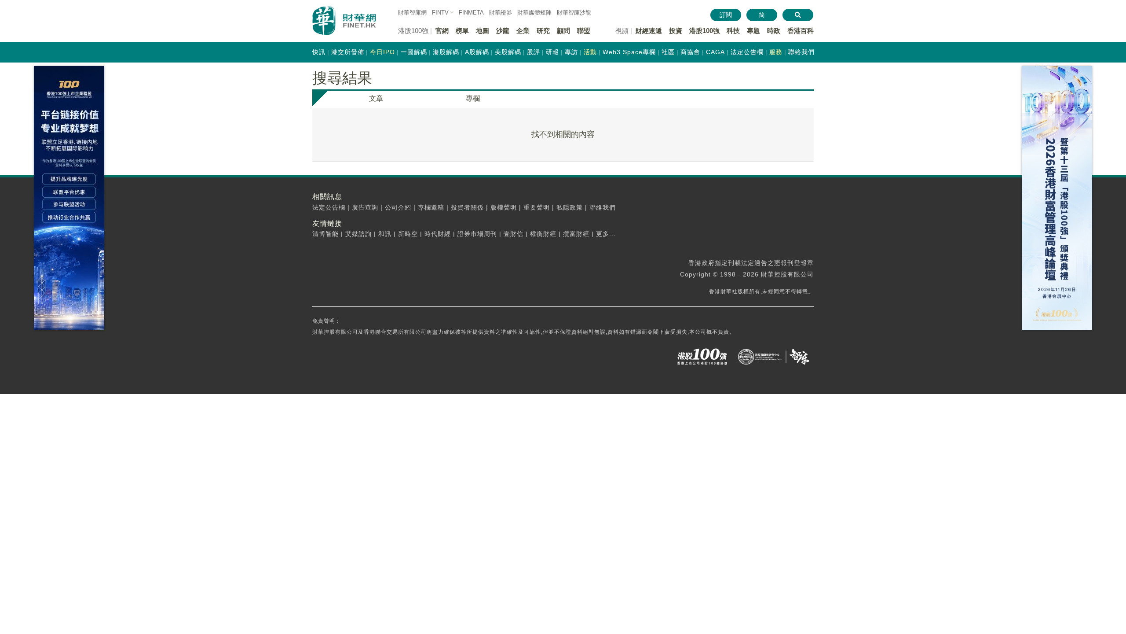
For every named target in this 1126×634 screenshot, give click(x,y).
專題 (753, 30)
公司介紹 (398, 207)
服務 (775, 51)
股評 (533, 51)
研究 (543, 30)
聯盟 (583, 30)
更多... (606, 233)
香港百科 (800, 30)
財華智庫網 (412, 12)
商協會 (690, 51)
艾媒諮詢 (358, 233)
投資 (675, 30)
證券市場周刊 (477, 233)
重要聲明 (536, 207)
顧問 (563, 30)
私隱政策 (569, 207)
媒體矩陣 (534, 12)
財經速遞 (649, 30)
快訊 (318, 51)
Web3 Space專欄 (629, 51)
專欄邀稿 (431, 207)
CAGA (715, 51)
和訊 (384, 233)
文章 (376, 98)
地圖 (482, 30)
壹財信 (513, 233)
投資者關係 (467, 207)
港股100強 (704, 30)
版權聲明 (503, 207)
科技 (733, 30)
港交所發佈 (347, 51)
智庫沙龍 (574, 12)
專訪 (571, 51)
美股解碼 (508, 51)
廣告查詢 (365, 207)
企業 (523, 30)
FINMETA (471, 12)
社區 (668, 51)
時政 (773, 30)
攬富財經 (576, 233)
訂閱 (726, 14)
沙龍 (502, 30)
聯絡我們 (801, 51)
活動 (590, 51)
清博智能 (325, 233)
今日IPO (382, 51)
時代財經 (437, 233)
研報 (552, 51)
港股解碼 (446, 51)
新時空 (408, 233)
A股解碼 (477, 51)
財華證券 (500, 12)
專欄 (473, 98)
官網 (442, 30)
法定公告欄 (747, 51)
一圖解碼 (414, 51)
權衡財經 (543, 233)
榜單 (462, 30)
